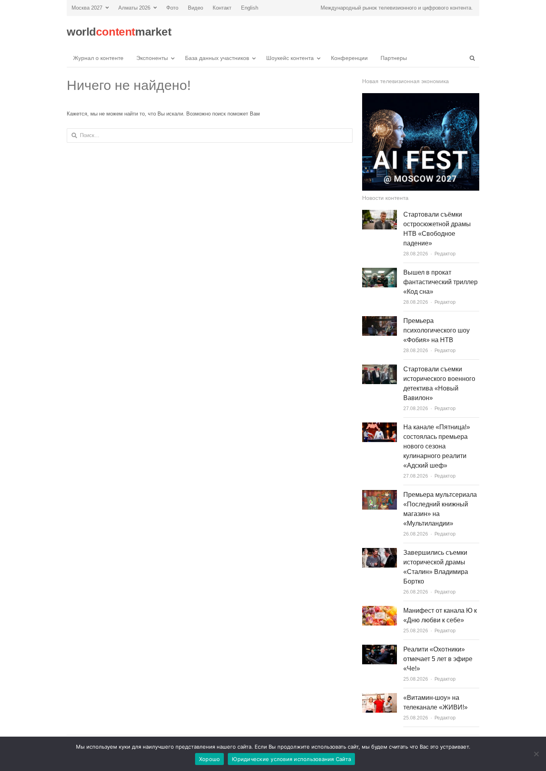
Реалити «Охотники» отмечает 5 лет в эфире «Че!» (437, 659)
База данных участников (217, 58)
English (249, 8)
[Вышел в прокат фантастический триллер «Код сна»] (379, 272)
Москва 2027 (87, 8)
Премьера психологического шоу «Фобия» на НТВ (436, 330)
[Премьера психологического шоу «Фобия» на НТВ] (379, 321)
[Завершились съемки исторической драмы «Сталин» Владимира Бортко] (379, 553)
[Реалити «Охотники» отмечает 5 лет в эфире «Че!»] (379, 649)
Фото (172, 8)
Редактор (445, 254)
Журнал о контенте (98, 58)
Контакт (222, 8)
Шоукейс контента (290, 58)
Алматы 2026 (134, 8)
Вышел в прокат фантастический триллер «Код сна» (440, 282)
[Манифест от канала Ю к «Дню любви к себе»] (379, 611)
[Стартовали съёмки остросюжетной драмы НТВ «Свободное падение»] (379, 214)
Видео (195, 8)
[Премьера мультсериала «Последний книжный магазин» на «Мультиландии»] (379, 495)
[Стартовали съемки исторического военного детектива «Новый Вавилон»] (379, 369)
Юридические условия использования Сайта (291, 759)
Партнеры (394, 58)
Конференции (349, 58)
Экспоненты (152, 58)
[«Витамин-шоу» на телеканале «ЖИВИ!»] (379, 698)
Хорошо (209, 759)
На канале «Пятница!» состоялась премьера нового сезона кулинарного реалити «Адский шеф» (436, 446)
